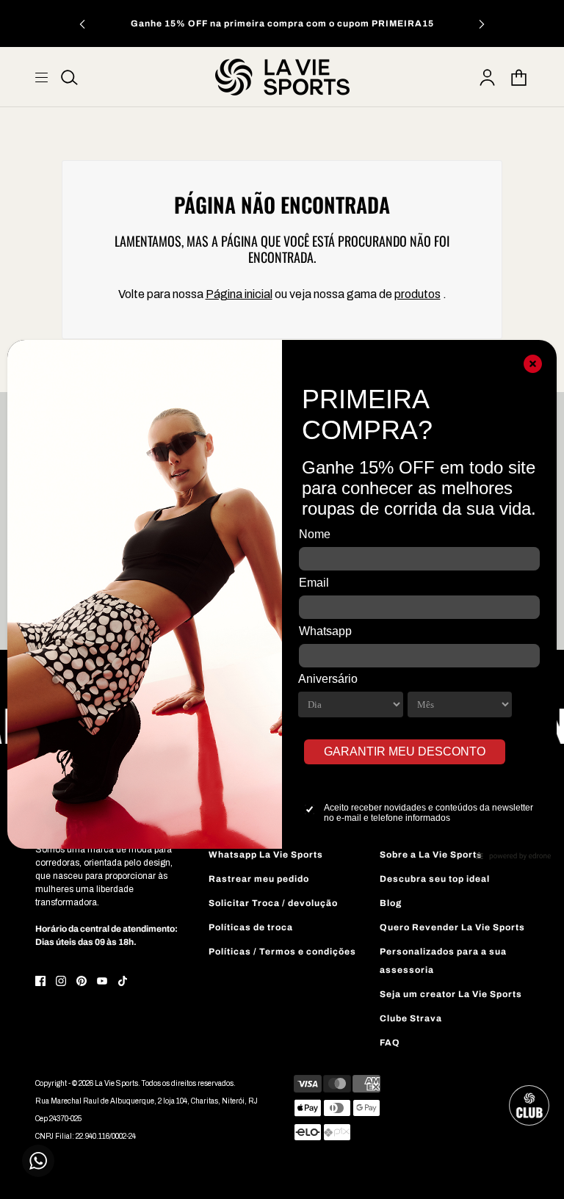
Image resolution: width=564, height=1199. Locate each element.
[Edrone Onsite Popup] (282, 599)
